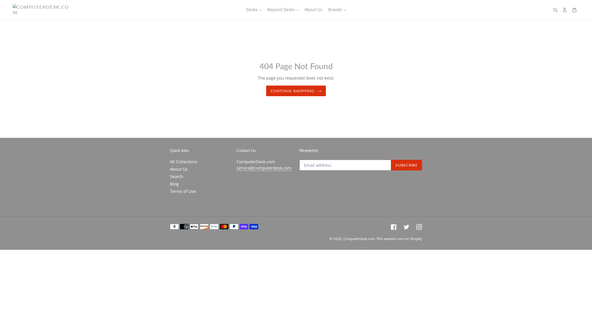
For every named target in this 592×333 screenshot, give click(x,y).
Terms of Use (183, 191)
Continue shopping (292, 91)
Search (176, 176)
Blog (174, 184)
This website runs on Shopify (399, 238)
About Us (179, 169)
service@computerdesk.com (264, 168)
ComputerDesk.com (359, 238)
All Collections (183, 161)
